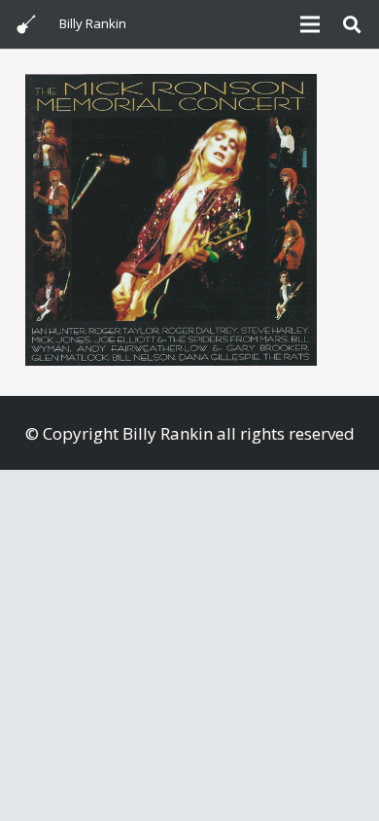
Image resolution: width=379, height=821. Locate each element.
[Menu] (309, 24)
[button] (351, 24)
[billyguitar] (26, 24)
